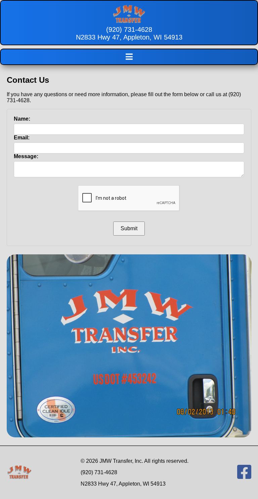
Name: (22, 119)
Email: (22, 137)
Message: (26, 156)
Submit (129, 228)
